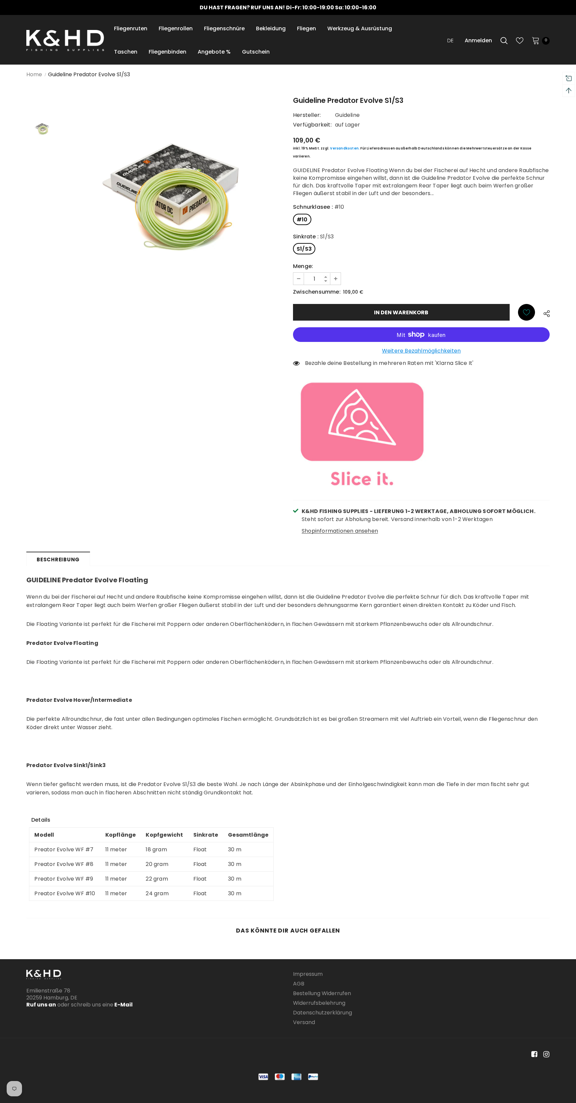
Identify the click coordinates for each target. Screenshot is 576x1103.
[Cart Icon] (536, 40)
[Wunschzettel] (526, 312)
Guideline (347, 115)
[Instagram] (545, 1054)
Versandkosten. (345, 148)
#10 (302, 219)
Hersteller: (307, 115)
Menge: (303, 266)
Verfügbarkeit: (312, 124)
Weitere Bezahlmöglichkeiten (421, 350)
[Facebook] (533, 1054)
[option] (288, 7)
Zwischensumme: (317, 291)
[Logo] (65, 40)
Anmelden (478, 40)
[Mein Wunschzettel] (519, 40)
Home (34, 74)
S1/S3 (304, 249)
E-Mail (123, 1004)
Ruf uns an (41, 1004)
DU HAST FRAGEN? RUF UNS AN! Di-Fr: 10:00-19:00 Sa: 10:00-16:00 (288, 7)
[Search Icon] (504, 40)
